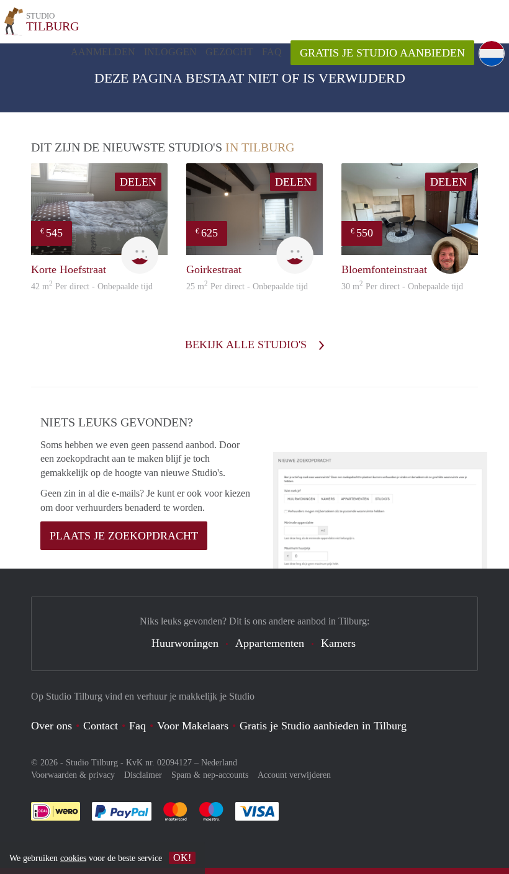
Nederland (219, 762)
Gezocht (229, 52)
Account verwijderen (294, 775)
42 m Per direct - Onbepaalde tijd (92, 286)
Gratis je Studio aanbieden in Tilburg (323, 725)
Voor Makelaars (192, 725)
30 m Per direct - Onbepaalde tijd (402, 286)
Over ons (51, 725)
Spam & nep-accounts (209, 775)
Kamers (338, 643)
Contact (100, 725)
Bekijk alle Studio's (247, 344)
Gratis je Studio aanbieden (382, 53)
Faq (137, 725)
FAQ (272, 52)
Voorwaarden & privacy (73, 775)
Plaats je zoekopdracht (124, 535)
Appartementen (269, 643)
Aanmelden (103, 52)
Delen (138, 182)
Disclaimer (143, 775)
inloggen (170, 52)
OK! (182, 857)
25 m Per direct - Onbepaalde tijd (247, 286)
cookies (73, 858)
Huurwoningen (184, 643)
